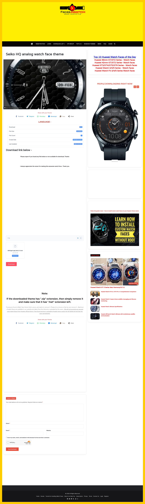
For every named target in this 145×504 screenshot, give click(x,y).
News (99, 44)
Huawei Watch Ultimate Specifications (111, 306)
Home (37, 496)
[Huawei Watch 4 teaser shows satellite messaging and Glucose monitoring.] (95, 301)
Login (49, 44)
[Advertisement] (72, 28)
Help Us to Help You (69, 496)
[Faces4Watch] (72, 9)
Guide (110, 44)
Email (8, 430)
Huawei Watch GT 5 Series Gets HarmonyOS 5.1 (107, 287)
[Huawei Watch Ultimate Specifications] (95, 309)
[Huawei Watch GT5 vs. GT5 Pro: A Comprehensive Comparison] (95, 294)
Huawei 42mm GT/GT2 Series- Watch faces (115, 62)
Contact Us (96, 496)
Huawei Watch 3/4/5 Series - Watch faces (115, 68)
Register (106, 496)
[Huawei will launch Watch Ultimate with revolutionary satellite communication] (95, 316)
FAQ (105, 44)
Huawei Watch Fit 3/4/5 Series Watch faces (115, 70)
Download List (58, 44)
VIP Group (70, 44)
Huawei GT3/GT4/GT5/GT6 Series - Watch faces (114, 65)
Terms (90, 496)
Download (15, 255)
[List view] (80, 238)
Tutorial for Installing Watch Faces (54, 496)
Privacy (86, 496)
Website (48, 430)
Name (8, 423)
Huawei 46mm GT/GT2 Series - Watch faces (114, 60)
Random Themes (89, 44)
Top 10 (78, 44)
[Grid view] (78, 238)
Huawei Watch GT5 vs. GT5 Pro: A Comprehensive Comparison (118, 291)
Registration (40, 44)
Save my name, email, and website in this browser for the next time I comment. (28, 437)
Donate (42, 496)
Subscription (79, 496)
